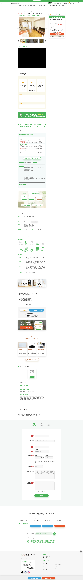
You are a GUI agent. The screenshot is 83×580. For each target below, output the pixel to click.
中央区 (31, 540)
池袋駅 (24, 396)
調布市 (50, 542)
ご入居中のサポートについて (58, 564)
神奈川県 (47, 556)
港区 (33, 391)
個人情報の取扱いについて (29, 483)
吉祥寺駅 (38, 398)
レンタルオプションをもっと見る (31, 359)
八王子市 (27, 391)
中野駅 (42, 396)
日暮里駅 (41, 398)
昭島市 (48, 542)
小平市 (31, 543)
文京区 (38, 540)
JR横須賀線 (33, 387)
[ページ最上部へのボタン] (81, 551)
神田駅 (31, 398)
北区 (41, 541)
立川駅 (39, 396)
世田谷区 (28, 541)
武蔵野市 (37, 542)
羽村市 (30, 545)
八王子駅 (30, 396)
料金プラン (31, 5)
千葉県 (44, 557)
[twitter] (22, 572)
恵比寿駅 (21, 399)
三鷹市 (40, 542)
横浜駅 (44, 569)
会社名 (30, 440)
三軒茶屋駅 (28, 399)
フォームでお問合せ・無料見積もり (37, 310)
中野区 (33, 541)
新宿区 (21, 391)
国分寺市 (39, 543)
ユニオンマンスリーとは (45, 5)
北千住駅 (34, 398)
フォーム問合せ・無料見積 (35, 525)
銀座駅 (43, 397)
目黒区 (51, 540)
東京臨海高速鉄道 (27, 387)
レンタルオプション (58, 558)
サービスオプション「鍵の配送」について (59, 36)
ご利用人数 (29, 466)
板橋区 (46, 541)
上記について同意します (41, 491)
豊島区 (39, 541)
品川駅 (33, 396)
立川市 (34, 542)
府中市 (45, 542)
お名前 (30, 435)
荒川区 (43, 541)
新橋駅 (25, 399)
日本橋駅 (28, 398)
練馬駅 (32, 399)
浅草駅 (41, 397)
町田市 (53, 542)
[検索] (54, 533)
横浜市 (44, 563)
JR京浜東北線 (22, 387)
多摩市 (53, 543)
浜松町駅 (21, 398)
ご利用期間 (29, 455)
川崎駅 (46, 569)
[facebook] (25, 572)
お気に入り (53, 14)
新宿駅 (21, 396)
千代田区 (28, 540)
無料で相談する (48, 525)
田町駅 (25, 398)
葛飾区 (54, 541)
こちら (28, 180)
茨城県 (46, 557)
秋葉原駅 (21, 397)
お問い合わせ (62, 5)
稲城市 (28, 545)
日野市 (33, 543)
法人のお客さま (58, 5)
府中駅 (34, 397)
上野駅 (28, 397)
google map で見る (34, 221)
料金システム (36, 158)
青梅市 (42, 542)
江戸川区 (28, 542)
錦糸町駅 (31, 397)
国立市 (42, 543)
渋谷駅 (27, 396)
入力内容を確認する (41, 495)
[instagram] (29, 572)
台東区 (41, 540)
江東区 (46, 540)
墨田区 (43, 540)
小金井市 (28, 543)
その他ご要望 (29, 471)
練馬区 (48, 541)
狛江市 (48, 543)
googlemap (31, 567)
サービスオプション (58, 560)
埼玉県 (50, 556)
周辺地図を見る (31, 568)
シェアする (62, 14)
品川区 (26, 221)
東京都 (44, 556)
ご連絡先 (29, 444)
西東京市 (33, 545)
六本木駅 (37, 397)
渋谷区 (24, 391)
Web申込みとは (52, 36)
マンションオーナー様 (52, 5)
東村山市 (36, 543)
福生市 (45, 543)
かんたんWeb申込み (59, 525)
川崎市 (46, 563)
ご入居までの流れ (26, 5)
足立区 (51, 541)
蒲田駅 (25, 397)
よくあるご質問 (35, 5)
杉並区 (36, 541)
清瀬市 (50, 543)
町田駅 (36, 396)
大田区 (54, 540)
